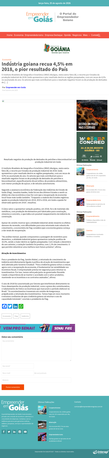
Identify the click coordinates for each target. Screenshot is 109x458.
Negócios (77, 35)
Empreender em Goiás (16, 87)
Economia (18, 35)
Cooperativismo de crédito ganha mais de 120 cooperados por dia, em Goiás (96, 175)
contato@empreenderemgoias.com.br (88, 406)
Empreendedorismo (34, 35)
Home (10, 35)
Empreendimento (92, 216)
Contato (95, 35)
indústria (25, 316)
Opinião (67, 35)
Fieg (16, 316)
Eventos (89, 230)
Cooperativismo (92, 169)
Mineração (90, 186)
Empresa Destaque (54, 35)
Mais (85, 35)
